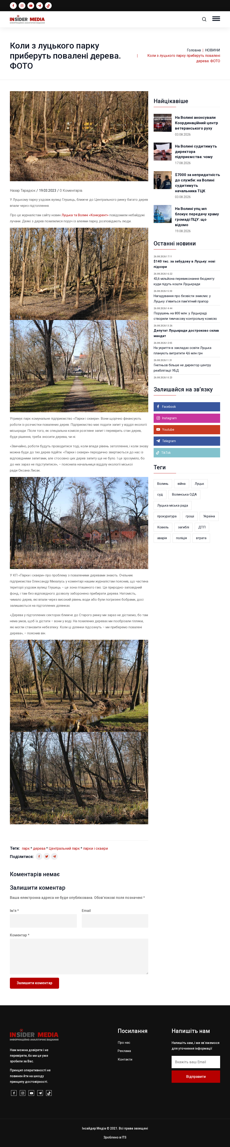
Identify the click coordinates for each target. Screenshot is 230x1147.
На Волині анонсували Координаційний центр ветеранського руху (196, 122)
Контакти (125, 1059)
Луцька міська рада (172, 505)
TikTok (166, 452)
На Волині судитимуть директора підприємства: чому (196, 151)
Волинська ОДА (184, 494)
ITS (124, 1137)
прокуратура (167, 516)
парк (26, 848)
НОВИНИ (212, 50)
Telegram (168, 441)
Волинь (162, 484)
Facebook (168, 406)
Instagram (169, 418)
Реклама (124, 1051)
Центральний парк (64, 848)
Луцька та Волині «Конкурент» (85, 215)
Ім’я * (14, 911)
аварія (162, 538)
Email (86, 911)
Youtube (167, 429)
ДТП (202, 527)
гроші (190, 516)
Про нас (124, 1043)
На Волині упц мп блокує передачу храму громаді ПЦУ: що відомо (197, 216)
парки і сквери (95, 848)
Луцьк (199, 484)
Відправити (196, 1076)
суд (160, 494)
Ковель (163, 527)
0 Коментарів (71, 190)
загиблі (183, 527)
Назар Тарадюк (22, 190)
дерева (39, 848)
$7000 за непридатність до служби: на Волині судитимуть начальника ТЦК (197, 182)
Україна (209, 516)
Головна (194, 50)
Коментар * (19, 935)
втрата (201, 538)
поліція (181, 538)
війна (182, 484)
